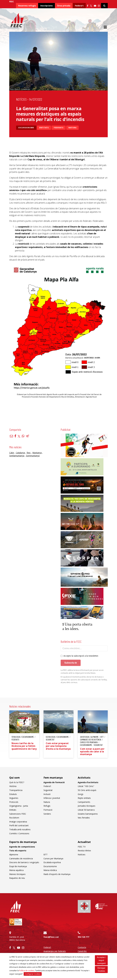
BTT (46, 854)
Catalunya (20, 452)
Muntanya (37, 452)
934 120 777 (83, 937)
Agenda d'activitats (88, 782)
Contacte (82, 947)
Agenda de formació (54, 782)
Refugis (47, 805)
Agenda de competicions (22, 846)
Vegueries (13, 798)
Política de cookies (26, 970)
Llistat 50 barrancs (86, 809)
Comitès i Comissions (19, 833)
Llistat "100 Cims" (86, 786)
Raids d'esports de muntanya (57, 874)
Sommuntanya (33, 455)
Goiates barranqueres (88, 813)
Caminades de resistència (21, 858)
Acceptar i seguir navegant (101, 960)
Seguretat (48, 790)
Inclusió (47, 794)
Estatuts (13, 794)
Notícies (21, 99)
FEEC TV (81, 846)
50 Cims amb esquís (87, 790)
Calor (11, 452)
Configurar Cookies (33, 974)
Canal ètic (82, 951)
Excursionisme (26, 127)
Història (12, 786)
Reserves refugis (27, 5)
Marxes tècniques (17, 874)
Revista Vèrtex (84, 850)
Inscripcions (46, 5)
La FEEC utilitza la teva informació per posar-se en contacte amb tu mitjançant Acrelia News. (82, 671)
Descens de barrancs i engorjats (24, 862)
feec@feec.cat (51, 937)
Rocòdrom (14, 817)
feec (29, 452)
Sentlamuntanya (16, 455)
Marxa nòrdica (50, 870)
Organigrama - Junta (18, 805)
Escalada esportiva (52, 862)
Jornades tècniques (86, 805)
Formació (48, 809)
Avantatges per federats (55, 951)
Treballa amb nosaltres (20, 829)
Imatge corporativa (18, 821)
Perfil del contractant (19, 825)
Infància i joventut (52, 798)
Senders (47, 813)
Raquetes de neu (17, 878)
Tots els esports (17, 850)
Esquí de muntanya (18, 866)
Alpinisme (13, 854)
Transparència (15, 790)
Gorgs (80, 794)
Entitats (44, 127)
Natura (72, 127)
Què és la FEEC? (16, 782)
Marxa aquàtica (16, 870)
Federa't (79, 5)
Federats (58, 127)
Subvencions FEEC (17, 813)
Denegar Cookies (101, 969)
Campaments (84, 802)
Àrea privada (63, 5)
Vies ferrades (84, 817)
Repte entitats (84, 798)
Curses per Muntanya (53, 858)
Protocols (13, 802)
